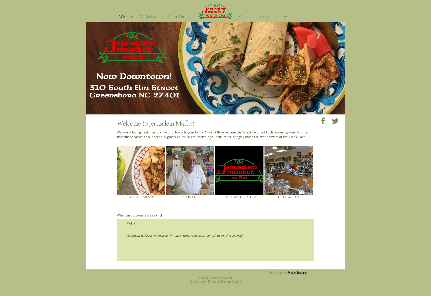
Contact (281, 16)
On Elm (245, 16)
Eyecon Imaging (297, 272)
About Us (176, 16)
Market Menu (151, 16)
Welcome (127, 16)
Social (264, 16)
